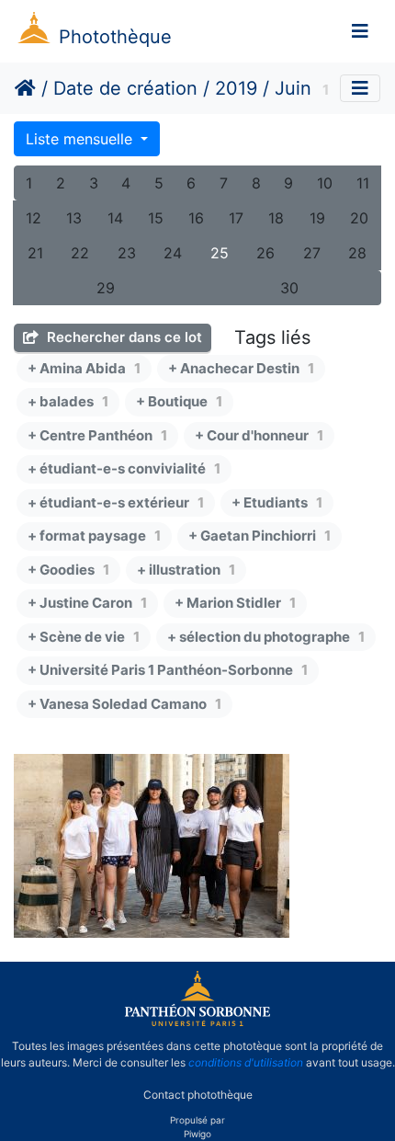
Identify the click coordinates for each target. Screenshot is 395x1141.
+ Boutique (179, 401)
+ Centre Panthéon (97, 435)
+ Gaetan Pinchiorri (259, 535)
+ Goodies (68, 569)
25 (219, 253)
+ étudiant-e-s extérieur (116, 502)
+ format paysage (94, 535)
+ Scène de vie (84, 636)
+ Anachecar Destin (241, 368)
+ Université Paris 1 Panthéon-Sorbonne (168, 670)
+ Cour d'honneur (259, 435)
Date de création (125, 88)
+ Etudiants (276, 502)
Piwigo (197, 1133)
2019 (236, 88)
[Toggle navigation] (360, 31)
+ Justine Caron (87, 602)
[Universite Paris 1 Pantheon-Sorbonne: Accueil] (197, 1022)
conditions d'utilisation (245, 1062)
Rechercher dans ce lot (122, 337)
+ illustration (186, 569)
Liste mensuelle (81, 139)
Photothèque (115, 37)
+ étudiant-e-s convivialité (124, 468)
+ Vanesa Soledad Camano (124, 704)
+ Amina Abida (84, 368)
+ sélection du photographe (266, 636)
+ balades (68, 401)
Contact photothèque (198, 1094)
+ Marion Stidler (235, 602)
